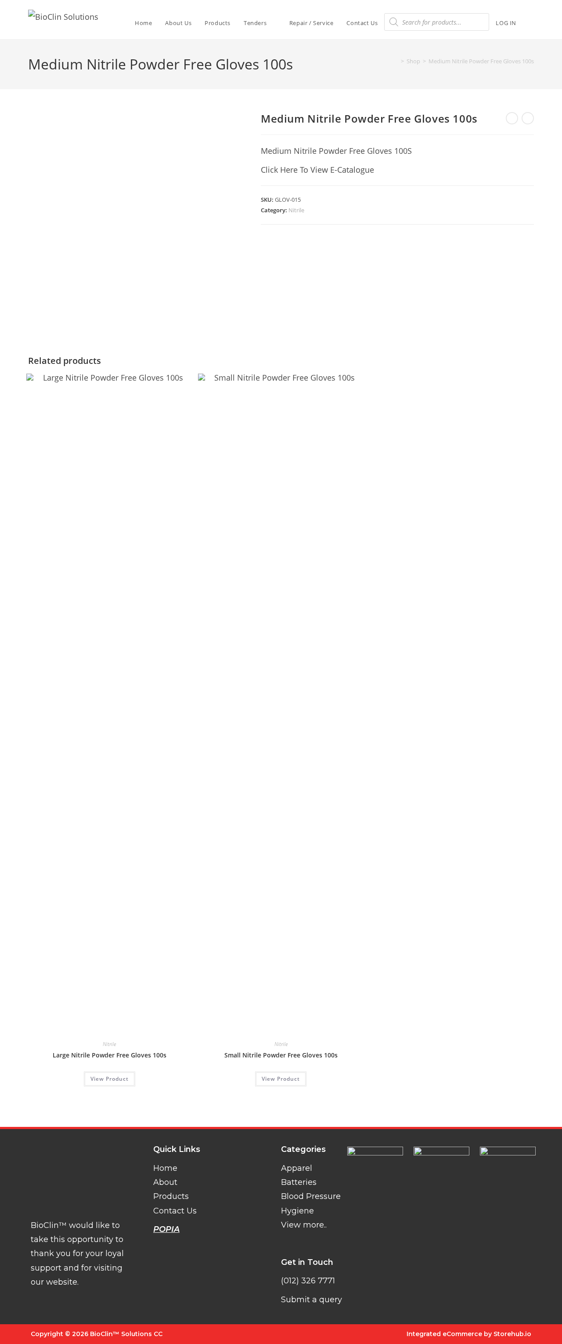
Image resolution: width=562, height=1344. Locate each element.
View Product (109, 1078)
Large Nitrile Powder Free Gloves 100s (109, 1055)
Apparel (296, 1168)
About (165, 1182)
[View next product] (528, 118)
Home (165, 1168)
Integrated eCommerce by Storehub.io (469, 1334)
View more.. (304, 1225)
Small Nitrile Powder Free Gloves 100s (281, 1055)
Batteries (299, 1182)
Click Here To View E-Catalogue (317, 169)
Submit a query (311, 1299)
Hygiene (297, 1211)
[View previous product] (512, 118)
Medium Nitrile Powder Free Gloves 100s (481, 61)
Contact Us (175, 1211)
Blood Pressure (311, 1196)
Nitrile (296, 210)
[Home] (396, 61)
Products (171, 1196)
